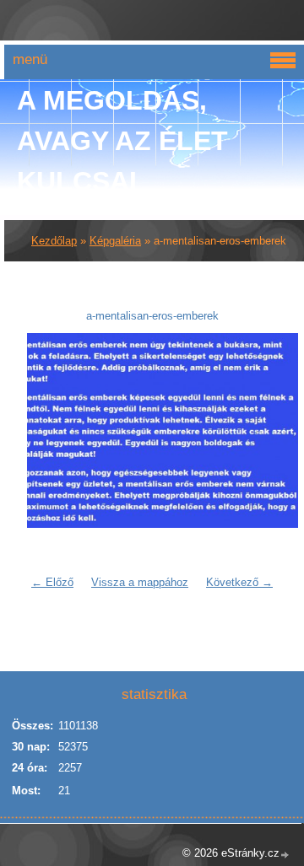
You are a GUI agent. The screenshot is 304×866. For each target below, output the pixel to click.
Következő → (239, 582)
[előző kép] (50, 430)
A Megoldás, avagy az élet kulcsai (122, 140)
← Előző (52, 582)
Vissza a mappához (139, 582)
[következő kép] (254, 430)
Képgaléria (115, 240)
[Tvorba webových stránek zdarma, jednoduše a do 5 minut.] (285, 854)
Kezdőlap (54, 240)
